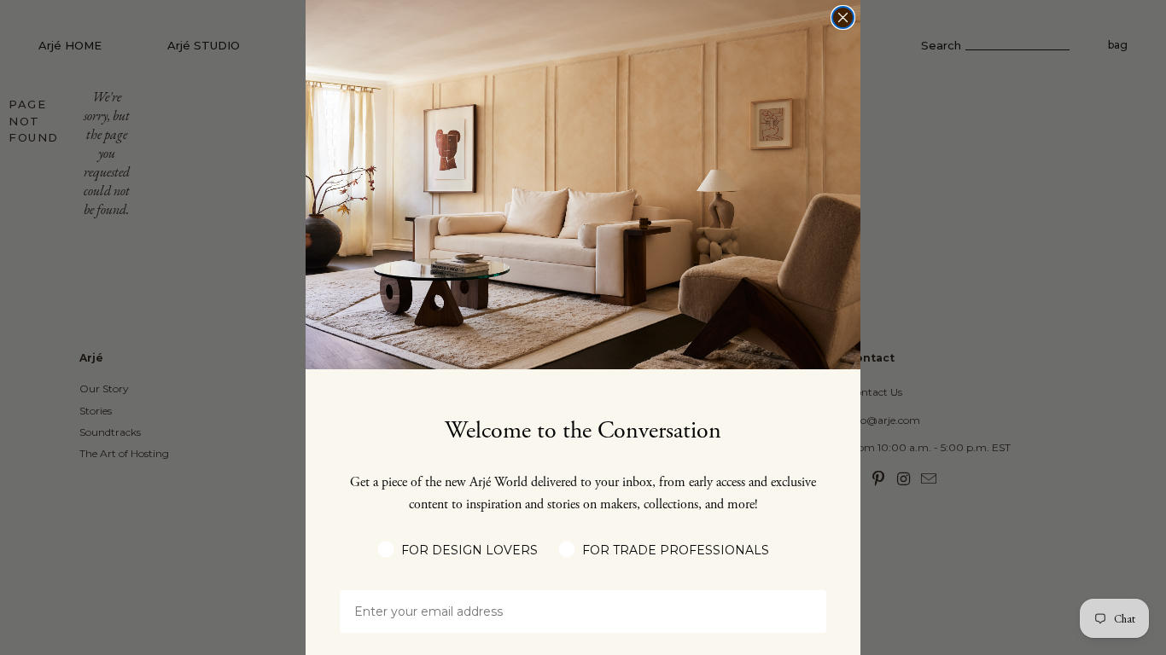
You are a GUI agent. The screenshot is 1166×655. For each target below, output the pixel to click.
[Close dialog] (843, 17)
